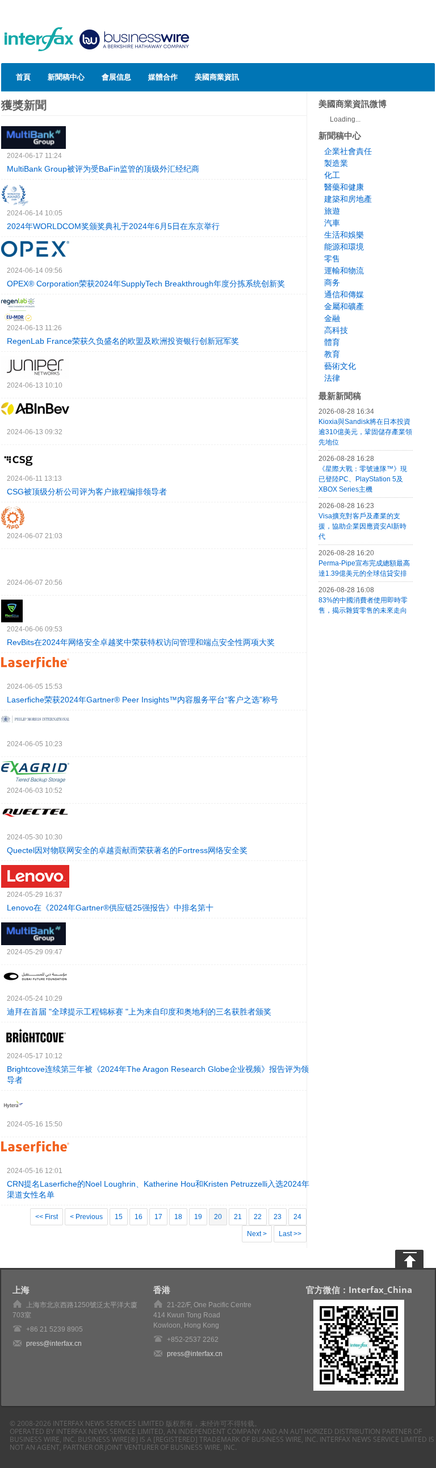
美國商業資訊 (217, 77)
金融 (332, 318)
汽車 (332, 222)
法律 (332, 377)
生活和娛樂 (344, 234)
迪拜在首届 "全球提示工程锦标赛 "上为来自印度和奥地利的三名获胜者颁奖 (139, 1011)
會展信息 (116, 77)
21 (238, 1217)
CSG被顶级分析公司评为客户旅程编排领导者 (87, 491)
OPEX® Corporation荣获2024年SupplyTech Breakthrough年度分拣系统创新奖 (146, 283)
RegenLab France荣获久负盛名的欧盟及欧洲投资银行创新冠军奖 (123, 341)
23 (278, 1217)
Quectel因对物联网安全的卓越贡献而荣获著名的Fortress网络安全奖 (127, 850)
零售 (332, 258)
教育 (332, 354)
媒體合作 (163, 77)
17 (158, 1217)
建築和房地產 (348, 198)
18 (178, 1217)
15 (119, 1217)
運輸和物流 (344, 270)
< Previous (86, 1217)
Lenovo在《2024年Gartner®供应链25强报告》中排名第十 (110, 907)
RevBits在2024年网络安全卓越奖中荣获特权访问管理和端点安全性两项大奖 (141, 642)
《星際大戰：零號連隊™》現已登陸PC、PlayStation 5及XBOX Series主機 (362, 479)
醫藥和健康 (344, 187)
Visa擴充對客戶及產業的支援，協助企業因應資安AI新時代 (362, 526)
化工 (332, 175)
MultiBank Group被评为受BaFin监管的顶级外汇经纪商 (103, 168)
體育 (332, 342)
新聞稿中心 (66, 77)
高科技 (336, 330)
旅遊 (332, 210)
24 (297, 1217)
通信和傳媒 (344, 294)
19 (198, 1217)
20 (218, 1217)
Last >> (290, 1234)
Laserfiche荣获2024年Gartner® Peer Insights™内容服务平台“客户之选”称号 (142, 699)
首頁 (23, 77)
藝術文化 (340, 366)
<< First (46, 1217)
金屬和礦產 (344, 306)
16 (138, 1217)
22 (258, 1217)
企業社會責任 (348, 151)
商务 (332, 282)
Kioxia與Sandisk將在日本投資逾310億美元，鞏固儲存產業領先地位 (365, 432)
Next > (257, 1234)
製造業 (336, 163)
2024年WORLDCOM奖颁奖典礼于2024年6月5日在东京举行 (113, 226)
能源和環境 (344, 246)
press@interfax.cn (54, 1344)
